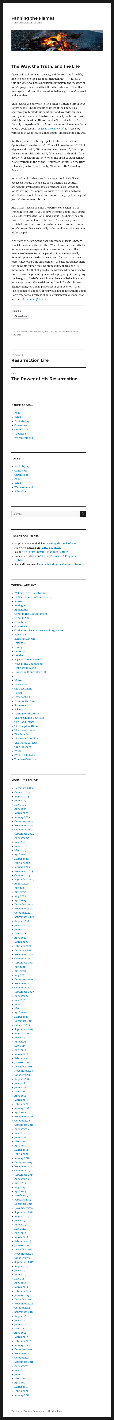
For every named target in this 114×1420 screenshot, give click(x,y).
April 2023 (20, 900)
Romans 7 (20, 705)
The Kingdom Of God (26, 726)
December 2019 (23, 1020)
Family (18, 647)
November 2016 (23, 1116)
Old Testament (23, 688)
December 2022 (23, 904)
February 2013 (22, 1291)
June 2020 (20, 1004)
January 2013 (21, 1295)
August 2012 (21, 1316)
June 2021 (20, 970)
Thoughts (16, 335)
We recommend (23, 437)
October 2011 (21, 1357)
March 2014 (21, 1237)
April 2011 (20, 1382)
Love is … (19, 676)
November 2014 (23, 1207)
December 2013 (23, 1249)
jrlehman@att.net (35, 299)
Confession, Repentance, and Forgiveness (38, 630)
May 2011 (19, 1378)
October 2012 (22, 1307)
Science (18, 709)
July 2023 (19, 887)
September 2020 (24, 991)
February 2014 (22, 1241)
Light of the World (25, 667)
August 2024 (21, 837)
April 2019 (20, 1049)
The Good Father (24, 721)
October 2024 (22, 829)
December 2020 (23, 979)
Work (17, 751)
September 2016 (24, 1124)
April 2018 (20, 1095)
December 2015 (23, 1162)
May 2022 (20, 933)
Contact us (20, 425)
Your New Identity (25, 759)
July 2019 (19, 1037)
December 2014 (23, 1203)
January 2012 (22, 1345)
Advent (18, 601)
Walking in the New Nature (30, 592)
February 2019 (22, 1058)
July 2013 (19, 1270)
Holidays (19, 655)
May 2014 (20, 1228)
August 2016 (21, 1128)
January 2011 (21, 1395)
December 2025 (23, 787)
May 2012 (20, 1328)
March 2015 (21, 1195)
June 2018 (20, 1087)
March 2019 (21, 1054)
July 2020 (19, 1000)
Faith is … (20, 642)
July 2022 (19, 925)
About (18, 412)
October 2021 (22, 958)
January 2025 (22, 817)
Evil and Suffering (24, 638)
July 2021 (19, 966)
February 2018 (22, 1103)
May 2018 (20, 1091)
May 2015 (20, 1187)
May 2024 (20, 850)
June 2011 (19, 1374)
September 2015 (23, 1174)
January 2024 (22, 866)
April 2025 (20, 808)
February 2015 (22, 1199)
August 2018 (21, 1079)
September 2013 (23, 1262)
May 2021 (20, 975)
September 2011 (23, 1361)
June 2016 (20, 1137)
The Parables (22, 734)
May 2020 (20, 1008)
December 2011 (23, 1349)
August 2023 (21, 883)
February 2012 (22, 1341)
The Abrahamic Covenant (29, 717)
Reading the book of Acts (61, 543)
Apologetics (21, 609)
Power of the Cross (25, 701)
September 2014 (23, 1212)
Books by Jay (21, 421)
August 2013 (21, 1266)
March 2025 (21, 812)
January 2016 (22, 1158)
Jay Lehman (22, 331)
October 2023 (22, 875)
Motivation (21, 684)
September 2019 (24, 1029)
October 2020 (22, 987)
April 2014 (20, 1232)
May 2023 (20, 896)
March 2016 (21, 1149)
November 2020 (23, 983)
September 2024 (24, 833)
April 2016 (20, 1145)
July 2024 (19, 842)
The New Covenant (25, 730)
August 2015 (21, 1178)
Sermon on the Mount (27, 713)
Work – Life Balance (26, 755)
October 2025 (22, 792)
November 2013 (23, 1253)
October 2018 (22, 1074)
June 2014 (20, 1224)
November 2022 (23, 908)
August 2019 (21, 1033)
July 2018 (19, 1083)
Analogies (20, 605)
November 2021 (23, 954)
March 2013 (21, 1286)
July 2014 (19, 1220)
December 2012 (23, 1299)
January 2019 (22, 1062)
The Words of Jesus (25, 742)
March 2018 (21, 1099)
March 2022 (21, 941)
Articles (18, 417)
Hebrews (19, 651)
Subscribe (20, 433)
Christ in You (22, 617)
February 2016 (22, 1153)
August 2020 (21, 995)
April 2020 (20, 1012)
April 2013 (20, 1282)
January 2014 (22, 1245)
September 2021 (23, 962)
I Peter (18, 692)
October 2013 (22, 1257)
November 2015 (23, 1166)
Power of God (22, 696)
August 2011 (21, 1365)
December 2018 (23, 1066)
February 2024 (22, 862)
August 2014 (21, 1216)
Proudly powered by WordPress (47, 1411)
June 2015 (20, 1183)
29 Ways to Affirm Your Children (33, 597)
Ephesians (20, 634)
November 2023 (23, 871)
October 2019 (22, 1024)
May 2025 (20, 804)
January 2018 (22, 1108)
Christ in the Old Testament (30, 613)
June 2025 (20, 800)
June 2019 (20, 1041)
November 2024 (23, 825)
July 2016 (19, 1133)
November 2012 (23, 1303)
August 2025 (21, 796)
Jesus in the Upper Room (28, 663)
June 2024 (20, 846)
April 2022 (20, 937)
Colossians (20, 626)
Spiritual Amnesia (50, 547)
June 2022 (20, 929)
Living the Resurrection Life (64, 331)
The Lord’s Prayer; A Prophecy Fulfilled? (45, 551)
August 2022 (21, 921)
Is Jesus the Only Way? (51, 128)
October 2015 (22, 1170)
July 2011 (19, 1370)
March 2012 (21, 1336)
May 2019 (20, 1045)
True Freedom (22, 746)
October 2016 (22, 1120)
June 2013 (20, 1274)
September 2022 (24, 916)
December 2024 (23, 821)
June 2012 (20, 1324)
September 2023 (24, 879)
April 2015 (20, 1191)
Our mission (21, 429)
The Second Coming (26, 738)
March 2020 (21, 1016)
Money (18, 680)
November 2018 (23, 1070)
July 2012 (19, 1320)
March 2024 (21, 858)
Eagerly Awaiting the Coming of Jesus (59, 564)
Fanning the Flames (32, 18)
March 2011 (21, 1386)
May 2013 (19, 1278)
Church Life (21, 622)
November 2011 (23, 1353)
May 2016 (20, 1141)
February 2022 (22, 945)
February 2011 (22, 1390)
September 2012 (23, 1311)
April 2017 (20, 1112)
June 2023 (20, 891)
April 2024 (20, 854)
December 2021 (23, 950)
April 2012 (20, 1332)
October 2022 (22, 912)
